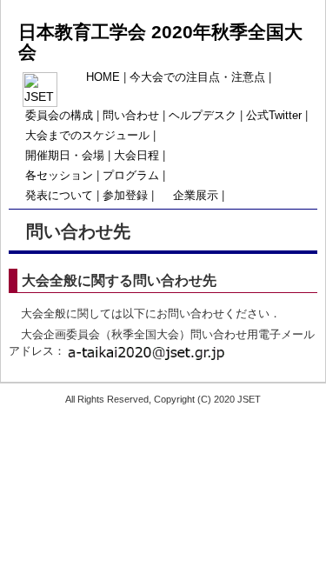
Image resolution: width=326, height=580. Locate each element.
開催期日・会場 (64, 156)
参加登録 (125, 196)
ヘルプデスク (202, 116)
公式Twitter (274, 116)
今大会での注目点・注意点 (197, 77)
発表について (59, 196)
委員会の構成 (59, 116)
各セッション (59, 176)
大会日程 (136, 156)
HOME (103, 77)
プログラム (131, 176)
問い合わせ (131, 116)
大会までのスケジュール (87, 136)
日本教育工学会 (84, 32)
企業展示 (195, 196)
